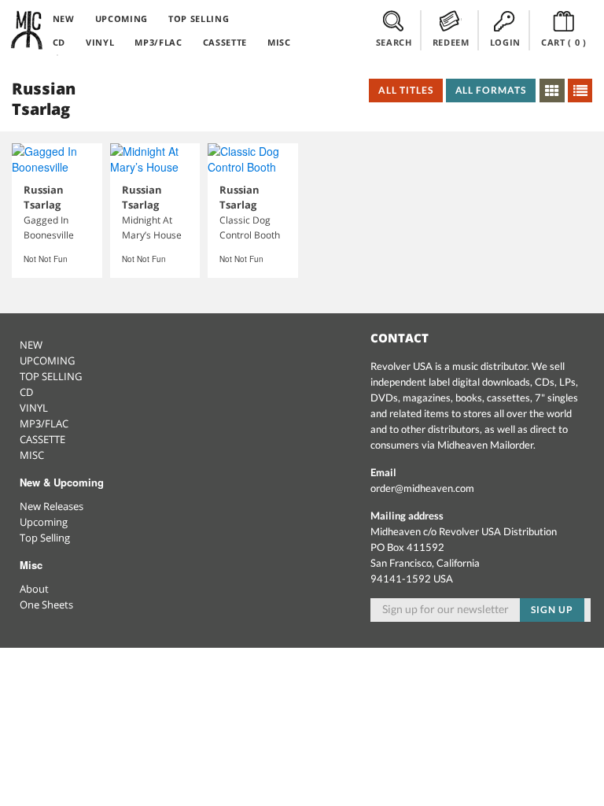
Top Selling (45, 538)
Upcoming (44, 522)
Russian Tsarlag (44, 197)
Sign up (552, 610)
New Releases (51, 506)
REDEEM (451, 42)
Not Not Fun (46, 258)
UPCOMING (121, 18)
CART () (564, 42)
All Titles (405, 90)
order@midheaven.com (422, 488)
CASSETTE (225, 42)
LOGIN (505, 42)
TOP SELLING (198, 18)
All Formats (491, 90)
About (34, 589)
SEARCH (394, 42)
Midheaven (27, 30)
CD (59, 42)
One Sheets (46, 604)
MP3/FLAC (158, 42)
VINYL (100, 42)
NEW (64, 18)
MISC (279, 42)
